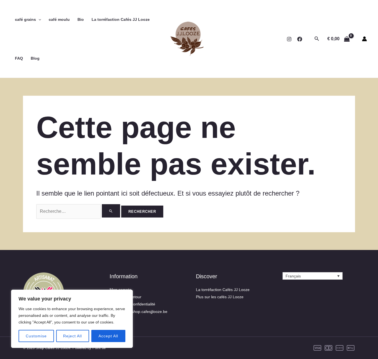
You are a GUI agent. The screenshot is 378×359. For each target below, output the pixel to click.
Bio (80, 19)
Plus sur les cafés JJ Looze (220, 297)
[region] (72, 319)
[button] (38, 19)
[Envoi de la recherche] (111, 211)
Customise (36, 336)
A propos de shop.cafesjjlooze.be (138, 311)
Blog (35, 58)
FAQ (19, 58)
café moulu (59, 19)
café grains (25, 19)
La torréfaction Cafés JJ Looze (121, 19)
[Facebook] (299, 39)
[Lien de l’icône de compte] (364, 38)
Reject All (72, 336)
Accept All (108, 336)
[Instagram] (289, 39)
